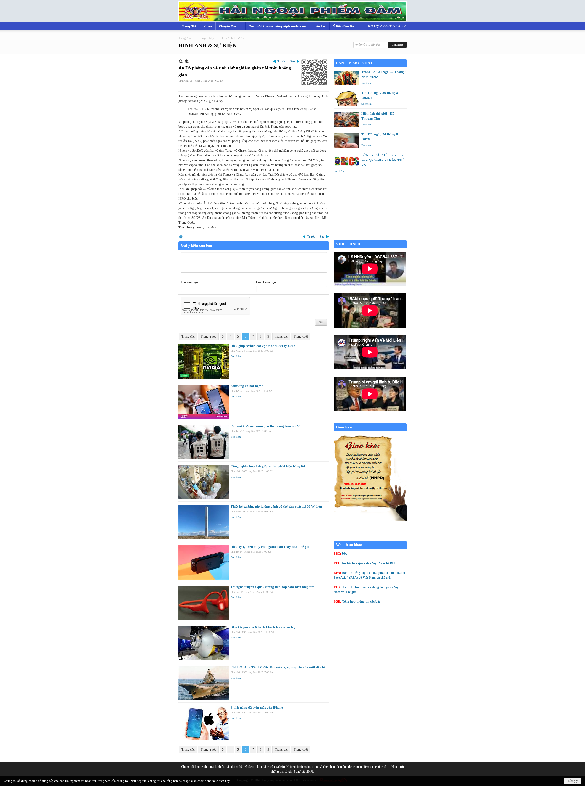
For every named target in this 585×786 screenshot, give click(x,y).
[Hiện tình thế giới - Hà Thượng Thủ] (346, 119)
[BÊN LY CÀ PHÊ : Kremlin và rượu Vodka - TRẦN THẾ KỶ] (346, 161)
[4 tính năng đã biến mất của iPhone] (203, 723)
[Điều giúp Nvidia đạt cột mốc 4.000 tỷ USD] (203, 361)
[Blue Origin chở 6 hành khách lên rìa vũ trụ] (203, 643)
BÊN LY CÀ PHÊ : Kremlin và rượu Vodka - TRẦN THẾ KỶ (383, 160)
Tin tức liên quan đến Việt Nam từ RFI (368, 563)
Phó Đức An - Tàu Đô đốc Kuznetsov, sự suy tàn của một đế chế (278, 667)
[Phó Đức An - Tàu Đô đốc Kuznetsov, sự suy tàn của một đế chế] (203, 683)
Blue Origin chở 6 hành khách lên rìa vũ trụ (263, 627)
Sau (292, 61)
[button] (230, 26)
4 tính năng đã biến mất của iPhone (257, 707)
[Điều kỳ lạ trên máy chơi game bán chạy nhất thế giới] (203, 562)
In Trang (180, 236)
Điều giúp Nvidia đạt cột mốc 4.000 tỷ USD (263, 346)
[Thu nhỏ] (180, 61)
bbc (344, 553)
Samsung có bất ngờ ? (247, 386)
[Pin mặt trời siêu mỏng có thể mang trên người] (203, 442)
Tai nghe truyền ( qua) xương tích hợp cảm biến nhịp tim (272, 587)
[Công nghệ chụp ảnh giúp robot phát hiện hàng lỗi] (203, 482)
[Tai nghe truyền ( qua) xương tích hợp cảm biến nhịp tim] (203, 603)
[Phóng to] (186, 61)
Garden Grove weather (370, 237)
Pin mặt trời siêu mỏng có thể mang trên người (265, 426)
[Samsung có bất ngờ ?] (203, 402)
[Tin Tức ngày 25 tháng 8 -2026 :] (346, 98)
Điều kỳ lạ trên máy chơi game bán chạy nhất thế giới (270, 547)
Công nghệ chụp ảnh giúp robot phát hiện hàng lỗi (268, 466)
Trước (281, 61)
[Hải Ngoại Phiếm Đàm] (292, 11)
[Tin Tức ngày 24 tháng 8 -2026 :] (346, 140)
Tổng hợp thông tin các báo (361, 601)
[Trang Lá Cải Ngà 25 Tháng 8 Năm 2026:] (346, 78)
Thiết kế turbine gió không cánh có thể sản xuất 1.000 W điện (276, 506)
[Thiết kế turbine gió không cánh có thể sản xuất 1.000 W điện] (203, 522)
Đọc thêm (236, 356)
